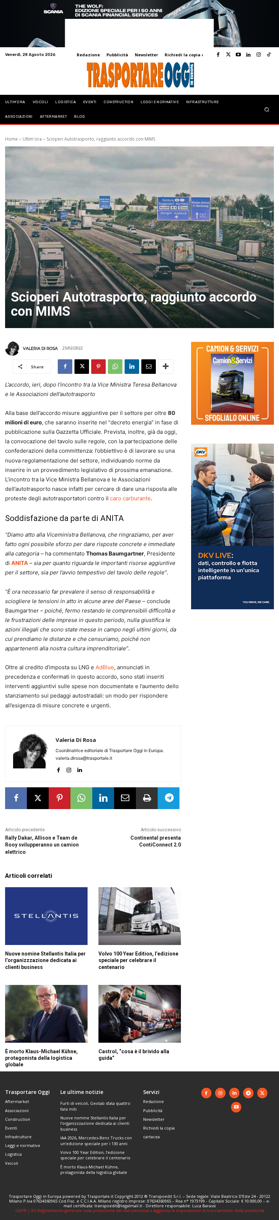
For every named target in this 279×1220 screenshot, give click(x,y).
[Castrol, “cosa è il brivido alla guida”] (139, 1014)
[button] (267, 109)
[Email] (148, 366)
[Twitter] (228, 55)
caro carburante (130, 498)
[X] (81, 366)
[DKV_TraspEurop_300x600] (232, 614)
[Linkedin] (248, 55)
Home (11, 139)
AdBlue (105, 667)
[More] (165, 366)
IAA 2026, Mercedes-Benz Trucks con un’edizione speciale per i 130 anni (96, 1140)
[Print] (147, 798)
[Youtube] (238, 55)
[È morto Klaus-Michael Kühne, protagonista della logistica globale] (46, 1014)
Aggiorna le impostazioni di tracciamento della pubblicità (208, 1210)
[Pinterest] (98, 366)
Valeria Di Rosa (40, 348)
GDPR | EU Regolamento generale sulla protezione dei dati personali (82, 1210)
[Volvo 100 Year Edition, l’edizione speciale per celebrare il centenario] (139, 916)
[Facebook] (218, 55)
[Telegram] (168, 798)
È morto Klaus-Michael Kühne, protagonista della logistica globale (41, 1058)
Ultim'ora (32, 139)
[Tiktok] (269, 55)
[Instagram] (259, 55)
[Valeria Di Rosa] (13, 348)
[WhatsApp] (115, 366)
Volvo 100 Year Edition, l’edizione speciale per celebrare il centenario (138, 960)
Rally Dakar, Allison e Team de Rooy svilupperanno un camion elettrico (42, 845)
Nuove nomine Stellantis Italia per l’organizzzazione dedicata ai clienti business (45, 960)
